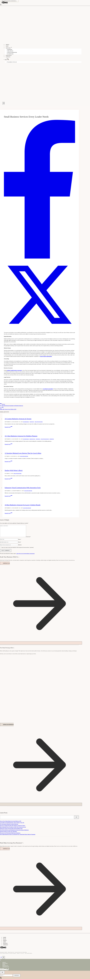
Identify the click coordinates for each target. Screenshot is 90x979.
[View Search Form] (1, 4)
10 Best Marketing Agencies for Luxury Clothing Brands (22, 505)
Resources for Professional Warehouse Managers (10, 832)
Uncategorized (39, 421)
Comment (28, 536)
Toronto (32, 421)
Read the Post (8, 427)
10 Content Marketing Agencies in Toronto (18, 419)
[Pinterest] (7, 3)
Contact (8, 56)
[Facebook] (2, 3)
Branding (9, 49)
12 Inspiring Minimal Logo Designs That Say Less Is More (23, 453)
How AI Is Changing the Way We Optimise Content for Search (12, 825)
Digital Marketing (12, 52)
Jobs (4, 941)
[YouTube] (5, 3)
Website (19, 544)
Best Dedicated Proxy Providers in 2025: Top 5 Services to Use (13, 827)
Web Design (10, 50)
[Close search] (2, 972)
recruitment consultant (48, 388)
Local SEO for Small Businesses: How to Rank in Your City (12, 822)
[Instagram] (3, 3)
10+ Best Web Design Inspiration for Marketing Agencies (11, 405)
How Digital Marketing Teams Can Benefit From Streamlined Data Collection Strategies (17, 834)
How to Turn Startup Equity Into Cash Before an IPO (10, 821)
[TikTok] (8, 970)
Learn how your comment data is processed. (25, 553)
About (7, 44)
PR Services (10, 53)
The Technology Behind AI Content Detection (9, 824)
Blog (4, 938)
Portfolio (9, 55)
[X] (39, 330)
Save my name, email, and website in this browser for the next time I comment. (17, 547)
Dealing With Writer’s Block (14, 470)
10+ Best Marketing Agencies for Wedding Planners (21, 436)
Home (4, 937)
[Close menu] (0, 960)
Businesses (26, 421)
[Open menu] (3, 103)
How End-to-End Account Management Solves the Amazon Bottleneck (14, 830)
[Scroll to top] (1, 958)
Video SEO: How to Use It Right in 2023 (8, 408)
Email (19, 542)
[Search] (76, 817)
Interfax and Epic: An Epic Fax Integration (8, 831)
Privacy (5, 943)
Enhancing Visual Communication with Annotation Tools (23, 487)
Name (19, 539)
